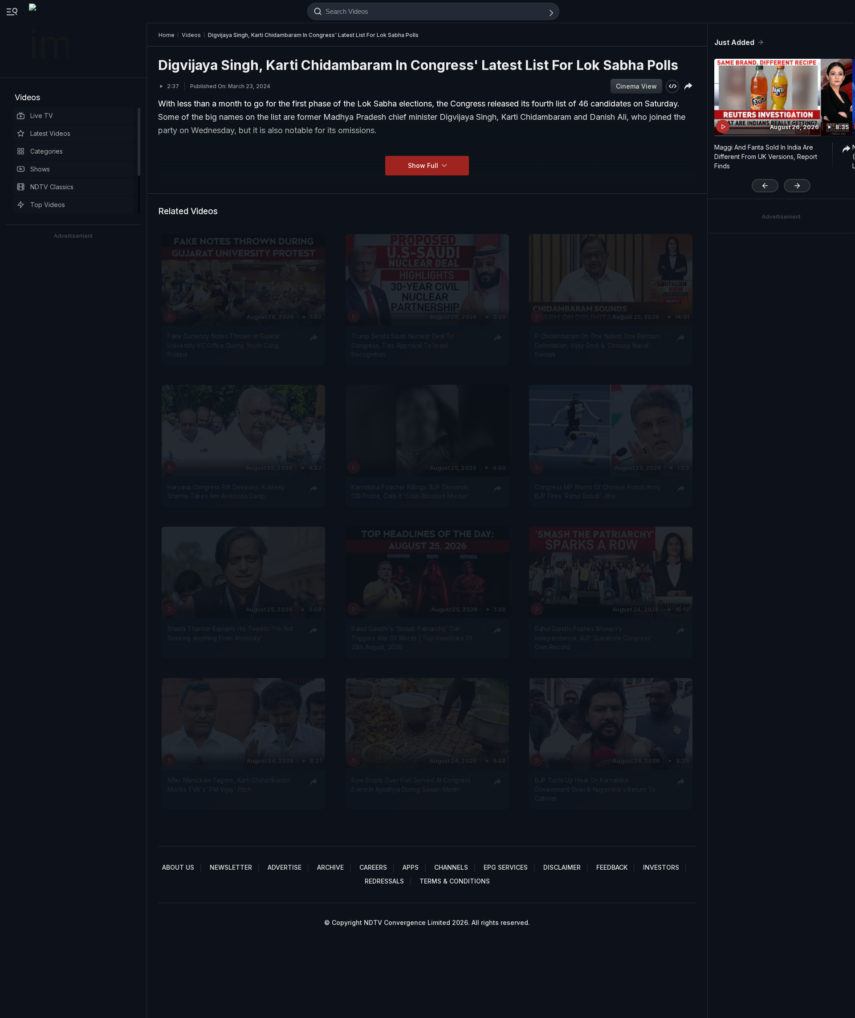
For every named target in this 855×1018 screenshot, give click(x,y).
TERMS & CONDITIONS (454, 881)
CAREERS (373, 867)
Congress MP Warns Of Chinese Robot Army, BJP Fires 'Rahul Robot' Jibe (598, 492)
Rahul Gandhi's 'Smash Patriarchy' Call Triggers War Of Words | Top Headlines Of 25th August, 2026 (411, 638)
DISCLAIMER (562, 867)
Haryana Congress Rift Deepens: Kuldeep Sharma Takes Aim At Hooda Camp (226, 492)
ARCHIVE (330, 867)
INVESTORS (661, 867)
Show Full (424, 165)
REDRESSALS (384, 881)
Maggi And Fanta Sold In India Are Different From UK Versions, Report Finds (765, 156)
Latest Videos (50, 133)
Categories (46, 151)
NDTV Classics (51, 187)
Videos (27, 97)
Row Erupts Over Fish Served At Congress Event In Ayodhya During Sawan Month (411, 785)
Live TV (41, 115)
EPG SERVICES (506, 867)
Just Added (734, 42)
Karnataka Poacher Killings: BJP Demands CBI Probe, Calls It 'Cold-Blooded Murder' (410, 492)
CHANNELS (451, 867)
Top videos (47, 204)
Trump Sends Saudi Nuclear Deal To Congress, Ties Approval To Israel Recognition (402, 345)
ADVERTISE (284, 867)
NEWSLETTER (231, 867)
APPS (411, 867)
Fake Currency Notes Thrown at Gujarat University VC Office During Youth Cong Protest (223, 345)
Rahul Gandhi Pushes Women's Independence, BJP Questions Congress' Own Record (593, 638)
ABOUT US (178, 867)
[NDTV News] (49, 38)
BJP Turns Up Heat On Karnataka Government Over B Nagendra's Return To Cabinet (595, 789)
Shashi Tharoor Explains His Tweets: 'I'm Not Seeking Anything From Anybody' (230, 634)
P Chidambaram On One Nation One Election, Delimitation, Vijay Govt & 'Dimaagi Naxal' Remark (598, 345)
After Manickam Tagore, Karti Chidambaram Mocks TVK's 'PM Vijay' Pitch (228, 785)
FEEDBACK (611, 867)
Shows (40, 169)
